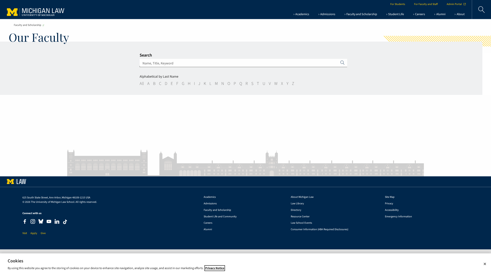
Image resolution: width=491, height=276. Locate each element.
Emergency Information (398, 217)
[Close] (485, 264)
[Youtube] (49, 222)
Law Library (297, 203)
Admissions (210, 203)
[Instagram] (32, 222)
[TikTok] (65, 221)
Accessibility (392, 210)
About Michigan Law (302, 197)
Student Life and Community (220, 217)
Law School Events (301, 223)
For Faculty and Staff (426, 4)
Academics (210, 197)
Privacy (389, 203)
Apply (342, 62)
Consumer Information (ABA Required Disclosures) (319, 229)
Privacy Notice (214, 268)
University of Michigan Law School (36, 9)
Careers (208, 223)
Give (43, 233)
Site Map (390, 197)
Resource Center (300, 217)
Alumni (208, 229)
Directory (296, 210)
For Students (397, 4)
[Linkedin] (57, 222)
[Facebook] (24, 222)
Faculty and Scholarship (27, 25)
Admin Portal (454, 4)
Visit (24, 233)
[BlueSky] (41, 222)
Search (146, 55)
